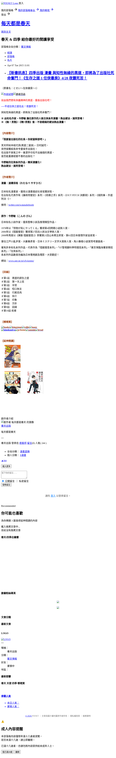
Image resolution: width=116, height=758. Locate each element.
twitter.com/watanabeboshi (21, 205)
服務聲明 (87, 716)
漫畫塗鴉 (25, 451)
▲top (4, 460)
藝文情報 (26, 46)
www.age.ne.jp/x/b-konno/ (21, 261)
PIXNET (35, 716)
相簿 (9, 53)
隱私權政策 (75, 716)
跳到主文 (6, 32)
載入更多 (6, 466)
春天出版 (6, 426)
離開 (17, 752)
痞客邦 (23, 443)
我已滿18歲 (7, 752)
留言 (29, 443)
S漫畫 (23, 455)
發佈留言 (6, 485)
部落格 (10, 56)
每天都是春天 (15, 23)
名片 (9, 60)
